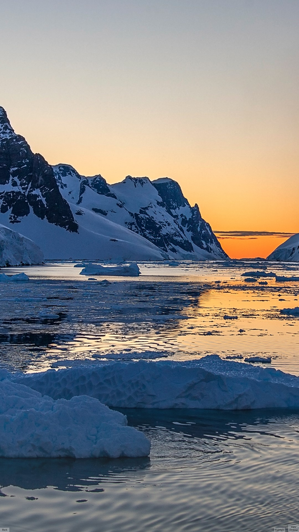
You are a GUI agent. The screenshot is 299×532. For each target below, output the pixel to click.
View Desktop (294, 528)
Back (4, 529)
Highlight (279, 529)
